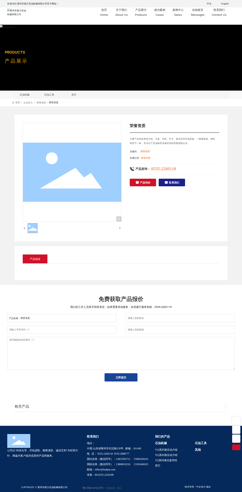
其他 (198, 449)
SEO (119, 488)
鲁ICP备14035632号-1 (93, 488)
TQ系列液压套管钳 (166, 460)
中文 (209, 3)
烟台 (208, 487)
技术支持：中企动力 (195, 487)
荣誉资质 (41, 102)
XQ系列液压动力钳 (166, 455)
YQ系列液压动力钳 (166, 449)
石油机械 (24, 94)
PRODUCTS (15, 52)
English (225, 3)
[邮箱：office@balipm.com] (236, 439)
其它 (73, 94)
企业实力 (28, 102)
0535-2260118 (163, 168)
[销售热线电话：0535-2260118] (236, 430)
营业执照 (110, 488)
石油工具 (49, 94)
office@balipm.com (105, 469)
